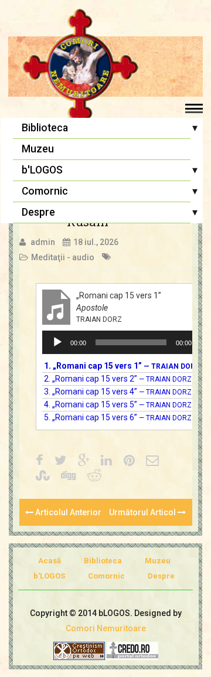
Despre (38, 212)
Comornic (45, 191)
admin (42, 242)
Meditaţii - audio (62, 257)
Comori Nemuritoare (106, 628)
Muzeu (38, 149)
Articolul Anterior (67, 512)
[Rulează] (57, 342)
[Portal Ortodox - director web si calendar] (132, 650)
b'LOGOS (42, 170)
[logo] (105, 67)
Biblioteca (45, 128)
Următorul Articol (143, 512)
